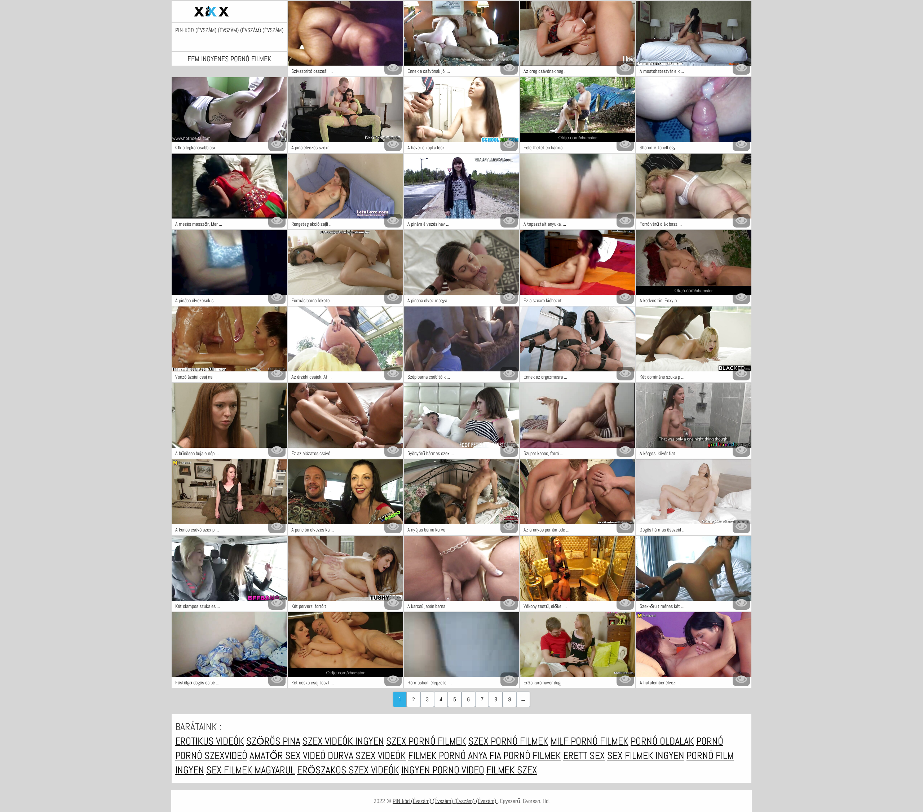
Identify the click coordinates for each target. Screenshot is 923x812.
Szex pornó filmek (426, 741)
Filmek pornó (438, 755)
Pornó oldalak (662, 741)
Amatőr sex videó (288, 755)
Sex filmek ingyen (645, 755)
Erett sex (584, 755)
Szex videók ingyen (343, 741)
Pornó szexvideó (211, 755)
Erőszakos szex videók (348, 770)
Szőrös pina (273, 741)
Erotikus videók (209, 741)
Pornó (709, 741)
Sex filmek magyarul (250, 770)
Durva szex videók (367, 755)
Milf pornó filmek (589, 741)
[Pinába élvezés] (229, 12)
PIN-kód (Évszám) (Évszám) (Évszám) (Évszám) (229, 30)
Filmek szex (511, 770)
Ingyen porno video (442, 770)
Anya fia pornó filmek (514, 755)
